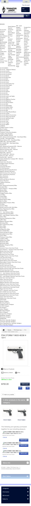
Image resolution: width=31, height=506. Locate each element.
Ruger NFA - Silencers (5, 152)
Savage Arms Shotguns (6, 313)
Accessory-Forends (5, 86)
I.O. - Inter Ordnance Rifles (7, 212)
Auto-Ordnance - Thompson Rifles (8, 188)
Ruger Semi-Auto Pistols (6, 288)
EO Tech (10, 36)
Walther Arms (27, 52)
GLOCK (10, 40)
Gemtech (10, 39)
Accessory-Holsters (5, 91)
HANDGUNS (3, 318)
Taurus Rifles (3, 235)
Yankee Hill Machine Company (27, 62)
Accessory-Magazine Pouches (7, 99)
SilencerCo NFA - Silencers (7, 155)
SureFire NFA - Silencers (6, 157)
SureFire (26, 43)
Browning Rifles (4, 191)
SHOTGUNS (3, 299)
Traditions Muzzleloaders (6, 133)
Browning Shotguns (5, 303)
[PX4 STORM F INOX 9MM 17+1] (12, 451)
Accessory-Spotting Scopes (7, 118)
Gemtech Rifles (4, 205)
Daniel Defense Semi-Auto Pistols (8, 260)
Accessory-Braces (4, 80)
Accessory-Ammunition (6, 72)
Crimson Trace (3, 61)
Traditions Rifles (4, 238)
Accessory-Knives (4, 94)
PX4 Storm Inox (18, 330)
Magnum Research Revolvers (7, 171)
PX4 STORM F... (7, 420)
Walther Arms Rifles (5, 240)
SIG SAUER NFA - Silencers (7, 154)
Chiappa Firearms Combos (6, 127)
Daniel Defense (12, 26)
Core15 (2, 59)
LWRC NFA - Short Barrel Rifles (8, 141)
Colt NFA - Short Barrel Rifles (7, 138)
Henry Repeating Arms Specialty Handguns (11, 323)
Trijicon (26, 50)
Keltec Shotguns (4, 309)
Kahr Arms (18, 30)
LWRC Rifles (3, 220)
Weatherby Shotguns (5, 315)
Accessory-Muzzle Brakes (6, 102)
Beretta (2, 39)
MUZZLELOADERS (5, 130)
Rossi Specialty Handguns (6, 324)
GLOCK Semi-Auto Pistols (6, 265)
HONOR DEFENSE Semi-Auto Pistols (9, 271)
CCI (1, 50)
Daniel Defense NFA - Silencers (8, 148)
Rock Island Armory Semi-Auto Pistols (9, 287)
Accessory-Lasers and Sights (7, 96)
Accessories (3, 29)
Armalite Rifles (3, 187)
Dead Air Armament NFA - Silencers (9, 149)
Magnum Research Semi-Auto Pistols (9, 282)
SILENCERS (3, 144)
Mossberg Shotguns (5, 310)
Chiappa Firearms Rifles (6, 193)
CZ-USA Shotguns (4, 306)
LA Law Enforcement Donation (19, 38)
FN (8, 37)
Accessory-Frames (4, 88)
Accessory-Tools (4, 121)
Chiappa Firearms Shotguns (7, 304)
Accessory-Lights (4, 97)
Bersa (1, 40)
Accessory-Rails (4, 104)
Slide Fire (26, 35)
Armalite (2, 34)
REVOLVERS (3, 160)
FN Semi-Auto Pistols (5, 263)
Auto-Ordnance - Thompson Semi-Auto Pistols (11, 249)
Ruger (17, 66)
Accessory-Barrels (4, 76)
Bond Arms (3, 47)
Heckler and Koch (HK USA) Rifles (8, 207)
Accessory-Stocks (4, 119)
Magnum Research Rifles (6, 221)
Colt (1, 56)
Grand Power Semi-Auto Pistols (8, 267)
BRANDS (2, 24)
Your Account (26, 5)
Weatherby (26, 54)
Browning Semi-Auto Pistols (7, 254)
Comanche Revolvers (5, 166)
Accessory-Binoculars (5, 77)
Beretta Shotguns (4, 301)
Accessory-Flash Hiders (6, 85)
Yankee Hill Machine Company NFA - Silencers (11, 159)
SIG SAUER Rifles (4, 231)
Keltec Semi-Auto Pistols (6, 279)
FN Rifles (2, 204)
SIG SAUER (27, 32)
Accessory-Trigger (4, 122)
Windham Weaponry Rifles (6, 245)
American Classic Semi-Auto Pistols (9, 248)
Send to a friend (8, 372)
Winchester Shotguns (5, 317)
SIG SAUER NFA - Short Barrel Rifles (9, 143)
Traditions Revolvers (5, 182)
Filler (25, 65)
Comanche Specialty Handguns (8, 321)
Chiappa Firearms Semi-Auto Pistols (9, 256)
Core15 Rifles (3, 196)
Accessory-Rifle (4, 110)
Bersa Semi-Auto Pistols (6, 252)
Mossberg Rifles (4, 223)
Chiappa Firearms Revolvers (7, 163)
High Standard (11, 54)
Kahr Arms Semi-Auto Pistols (7, 277)
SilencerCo (26, 33)
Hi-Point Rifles (3, 210)
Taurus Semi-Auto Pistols (6, 296)
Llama (17, 43)
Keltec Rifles (3, 216)
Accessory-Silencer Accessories (8, 115)
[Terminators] (9, 9)
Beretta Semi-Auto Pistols (6, 251)
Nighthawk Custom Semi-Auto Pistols (9, 284)
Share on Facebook (9, 369)
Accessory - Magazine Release (8, 69)
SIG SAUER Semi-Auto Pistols (8, 292)
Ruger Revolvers (4, 177)
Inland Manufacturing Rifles (7, 213)
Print (19, 372)
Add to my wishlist (9, 394)
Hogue (9, 56)
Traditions (26, 49)
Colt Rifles (2, 195)
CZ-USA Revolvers (4, 168)
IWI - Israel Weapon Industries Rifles (9, 215)
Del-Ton (10, 31)
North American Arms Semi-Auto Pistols (10, 285)
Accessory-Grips (4, 90)
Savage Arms (27, 27)
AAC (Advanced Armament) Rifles (8, 185)
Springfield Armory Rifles (6, 234)
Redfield (18, 60)
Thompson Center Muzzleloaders (8, 132)
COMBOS (2, 126)
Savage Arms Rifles (5, 229)
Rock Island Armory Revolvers (7, 174)
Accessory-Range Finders (6, 107)
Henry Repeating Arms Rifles (7, 209)
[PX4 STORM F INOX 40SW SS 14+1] (7, 412)
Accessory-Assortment (5, 74)
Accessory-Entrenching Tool (7, 83)
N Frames (18, 50)
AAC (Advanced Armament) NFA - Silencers (11, 146)
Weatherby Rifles (4, 241)
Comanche (2, 58)
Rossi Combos (3, 129)
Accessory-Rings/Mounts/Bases (8, 112)
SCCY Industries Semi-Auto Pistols (9, 290)
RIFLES (2, 184)
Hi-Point (10, 53)
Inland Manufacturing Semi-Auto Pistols (10, 274)
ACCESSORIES (4, 68)
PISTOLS (2, 246)
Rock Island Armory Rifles (6, 224)
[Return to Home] (4, 330)
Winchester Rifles (4, 243)
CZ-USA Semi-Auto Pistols (6, 259)
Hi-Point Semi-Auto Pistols (6, 270)
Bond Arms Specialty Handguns (8, 320)
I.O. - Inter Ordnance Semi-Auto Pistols (10, 273)
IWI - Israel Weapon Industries (19, 27)
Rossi (17, 65)
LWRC (17, 44)
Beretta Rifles (3, 190)
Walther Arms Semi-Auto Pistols (8, 298)
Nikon (17, 55)
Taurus (25, 44)
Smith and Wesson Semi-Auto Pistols (9, 293)
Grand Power (11, 42)
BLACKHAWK (3, 42)
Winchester (27, 55)
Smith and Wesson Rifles (6, 232)
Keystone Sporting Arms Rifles (7, 218)
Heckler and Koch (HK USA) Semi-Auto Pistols (12, 268)
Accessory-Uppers (4, 124)
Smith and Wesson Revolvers (7, 179)
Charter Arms (3, 51)
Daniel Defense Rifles (5, 199)
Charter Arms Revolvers (6, 162)
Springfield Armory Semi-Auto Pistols (9, 295)
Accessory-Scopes (4, 113)
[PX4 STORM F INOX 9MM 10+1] (22, 412)
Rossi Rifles (3, 226)
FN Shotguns (3, 307)
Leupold (18, 41)
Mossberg (18, 49)
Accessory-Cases (4, 82)
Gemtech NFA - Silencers (6, 151)
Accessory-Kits (4, 93)
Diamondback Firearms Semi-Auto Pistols (10, 262)
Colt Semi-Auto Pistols (5, 257)
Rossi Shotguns (4, 312)
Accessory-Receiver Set (6, 108)
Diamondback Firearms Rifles (7, 202)
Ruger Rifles (3, 227)
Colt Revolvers (3, 165)
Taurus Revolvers (4, 180)
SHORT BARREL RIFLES (6, 135)
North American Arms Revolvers (8, 173)
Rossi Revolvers (4, 176)
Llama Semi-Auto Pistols (6, 281)
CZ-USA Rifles (3, 198)
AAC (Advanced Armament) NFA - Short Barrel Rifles (13, 137)
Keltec (17, 32)
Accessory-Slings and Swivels (7, 116)
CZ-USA (2, 62)
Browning (2, 48)
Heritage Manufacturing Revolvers (8, 169)
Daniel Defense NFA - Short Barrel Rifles (10, 140)
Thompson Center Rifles (6, 237)
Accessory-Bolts (4, 79)
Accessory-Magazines (5, 101)
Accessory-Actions (4, 71)
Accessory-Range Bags (6, 105)
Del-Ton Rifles (3, 201)
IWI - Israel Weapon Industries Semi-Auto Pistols (12, 276)
